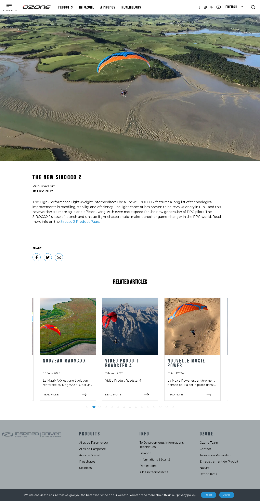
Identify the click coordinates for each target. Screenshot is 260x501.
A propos (107, 7)
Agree (226, 494)
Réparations (148, 466)
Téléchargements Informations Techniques (162, 445)
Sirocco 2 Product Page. (80, 222)
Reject (208, 494)
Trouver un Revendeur (216, 455)
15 (173, 407)
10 (142, 407)
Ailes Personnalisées (154, 472)
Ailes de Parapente (92, 449)
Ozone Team (209, 442)
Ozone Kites (208, 474)
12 (154, 407)
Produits (65, 7)
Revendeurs (131, 7)
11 (148, 407)
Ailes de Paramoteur (93, 442)
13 (160, 407)
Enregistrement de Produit (219, 461)
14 (167, 407)
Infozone (86, 7)
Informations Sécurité (155, 459)
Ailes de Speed (89, 455)
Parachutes (87, 461)
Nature (205, 468)
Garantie (145, 453)
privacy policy (186, 495)
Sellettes (85, 468)
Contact (205, 449)
